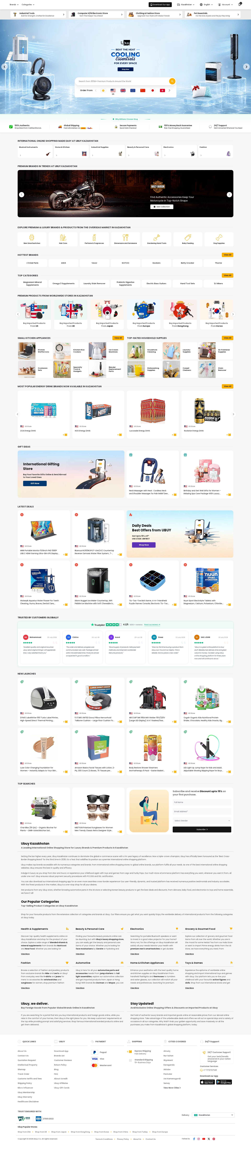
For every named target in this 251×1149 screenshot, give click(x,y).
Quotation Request (27, 1060)
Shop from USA (24, 1132)
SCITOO (94, 263)
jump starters (106, 973)
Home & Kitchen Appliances (147, 962)
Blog (56, 1069)
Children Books (218, 283)
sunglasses (26, 982)
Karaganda (169, 1065)
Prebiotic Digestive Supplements (94, 283)
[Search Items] (172, 81)
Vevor (63, 263)
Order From (86, 90)
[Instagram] (198, 1139)
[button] (185, 4)
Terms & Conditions (104, 1139)
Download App (61, 1051)
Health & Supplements (34, 928)
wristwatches (50, 979)
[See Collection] (125, 193)
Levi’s (56, 973)
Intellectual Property (27, 1065)
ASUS (32, 263)
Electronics (137, 928)
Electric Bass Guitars (125, 283)
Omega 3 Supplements (33, 283)
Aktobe (167, 1069)
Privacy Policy (123, 1139)
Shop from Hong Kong (80, 1132)
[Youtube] (203, 1139)
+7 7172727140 (210, 1070)
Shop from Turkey (140, 1132)
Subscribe (201, 829)
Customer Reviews (63, 1060)
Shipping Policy (25, 1083)
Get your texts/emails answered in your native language (219, 1058)
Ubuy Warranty (25, 1097)
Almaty (167, 1051)
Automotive (83, 962)
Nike (47, 973)
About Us (22, 1051)
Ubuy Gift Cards (61, 1087)
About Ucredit (60, 1078)
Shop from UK (41, 1132)
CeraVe (99, 948)
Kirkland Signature (218, 263)
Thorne (187, 263)
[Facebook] (194, 1139)
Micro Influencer (25, 1087)
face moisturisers (84, 948)
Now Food (30, 948)
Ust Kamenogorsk (172, 1078)
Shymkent (168, 1060)
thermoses (158, 976)
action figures (219, 979)
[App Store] (208, 1083)
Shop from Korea (101, 1132)
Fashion (26, 962)
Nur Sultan (168, 1055)
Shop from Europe (160, 1132)
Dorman (100, 982)
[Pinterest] (214, 1139)
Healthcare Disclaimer (28, 1101)
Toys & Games (194, 962)
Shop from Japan (58, 1132)
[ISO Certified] (43, 1118)
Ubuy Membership (26, 1092)
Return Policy (60, 1065)
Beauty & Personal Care (90, 928)
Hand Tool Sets (156, 283)
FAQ (56, 1074)
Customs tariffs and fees (30, 1078)
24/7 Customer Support (219, 1052)
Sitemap (21, 1069)
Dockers (125, 263)
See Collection (163, 204)
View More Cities (172, 1087)
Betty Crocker (156, 263)
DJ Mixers (187, 283)
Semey (167, 1083)
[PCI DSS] (24, 1118)
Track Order (23, 1074)
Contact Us (23, 1055)
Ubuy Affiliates (61, 1083)
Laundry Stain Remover (63, 283)
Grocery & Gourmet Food (200, 928)
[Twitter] (209, 1139)
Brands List (59, 1055)
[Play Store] (224, 1083)
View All (227, 254)
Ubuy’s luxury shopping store (110, 939)
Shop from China (120, 1132)
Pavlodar (168, 1074)
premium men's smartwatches (145, 948)
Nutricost (61, 945)
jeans (58, 976)
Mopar (112, 982)
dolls (187, 982)
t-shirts (47, 976)
